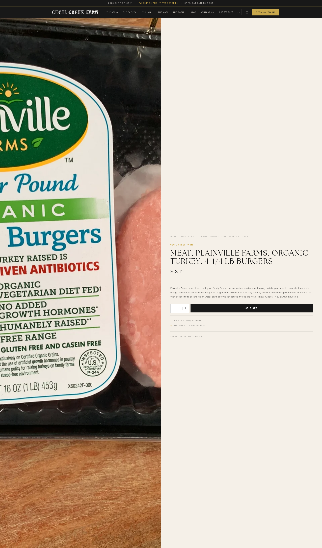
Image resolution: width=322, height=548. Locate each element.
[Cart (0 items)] (247, 12)
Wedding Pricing (265, 12)
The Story (112, 12)
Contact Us (207, 12)
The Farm (178, 12)
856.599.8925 (226, 12)
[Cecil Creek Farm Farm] (75, 12)
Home (173, 236)
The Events (129, 12)
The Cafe (163, 12)
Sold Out (252, 308)
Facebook (185, 336)
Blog (193, 12)
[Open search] (239, 12)
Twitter (197, 336)
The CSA (147, 12)
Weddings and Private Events (158, 3)
